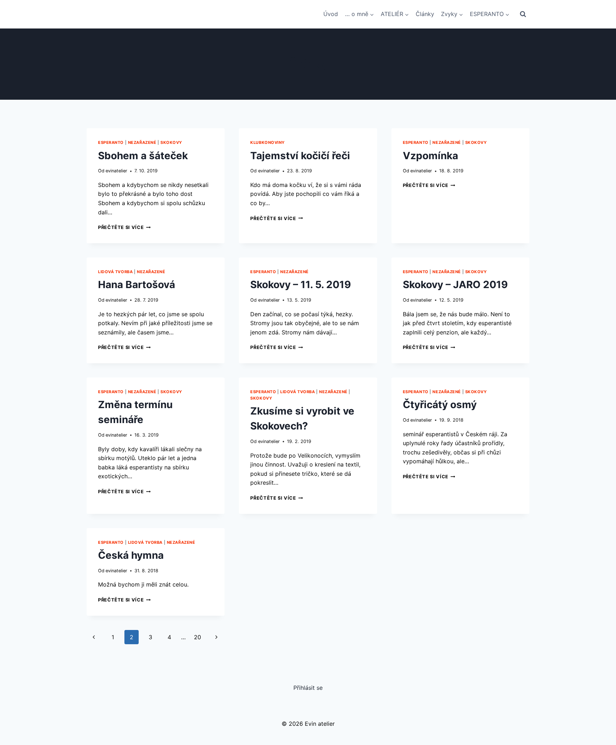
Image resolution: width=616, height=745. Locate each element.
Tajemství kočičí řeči (300, 156)
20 (197, 637)
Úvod (330, 13)
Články (425, 13)
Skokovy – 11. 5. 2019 (300, 284)
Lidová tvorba (115, 271)
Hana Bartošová (136, 284)
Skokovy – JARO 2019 (455, 284)
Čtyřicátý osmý (440, 404)
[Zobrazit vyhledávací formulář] (523, 14)
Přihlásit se (308, 687)
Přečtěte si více (124, 227)
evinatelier (116, 170)
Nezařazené (142, 142)
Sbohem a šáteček (143, 156)
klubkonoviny (267, 142)
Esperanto (111, 142)
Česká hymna (131, 555)
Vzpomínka (430, 156)
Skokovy (171, 142)
